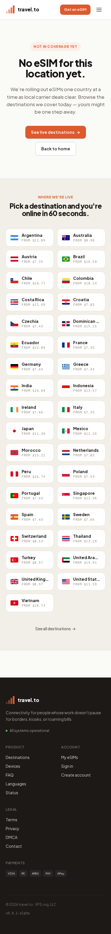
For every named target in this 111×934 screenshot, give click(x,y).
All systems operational (29, 730)
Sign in (67, 766)
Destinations (18, 757)
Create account (76, 774)
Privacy (12, 828)
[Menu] (99, 9)
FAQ (10, 774)
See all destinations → (55, 628)
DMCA (11, 837)
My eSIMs (69, 757)
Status (12, 792)
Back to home (55, 148)
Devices (13, 766)
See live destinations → (55, 132)
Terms (11, 819)
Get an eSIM (75, 9)
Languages (16, 783)
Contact (14, 846)
